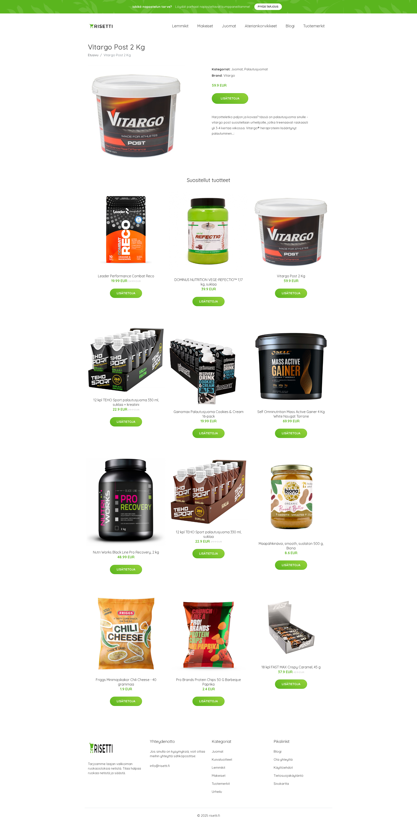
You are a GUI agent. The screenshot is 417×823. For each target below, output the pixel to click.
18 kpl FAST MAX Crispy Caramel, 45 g (291, 667)
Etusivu (93, 55)
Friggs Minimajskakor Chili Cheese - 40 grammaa (126, 682)
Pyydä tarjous (268, 6)
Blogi (290, 25)
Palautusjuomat (256, 69)
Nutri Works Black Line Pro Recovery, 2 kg (126, 552)
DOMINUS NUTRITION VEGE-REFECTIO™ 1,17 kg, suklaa (208, 282)
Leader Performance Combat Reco (126, 276)
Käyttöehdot (283, 767)
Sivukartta (281, 784)
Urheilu (217, 792)
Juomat (229, 25)
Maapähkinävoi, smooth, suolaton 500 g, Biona (291, 545)
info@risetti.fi (160, 766)
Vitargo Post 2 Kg (291, 276)
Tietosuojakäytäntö (288, 775)
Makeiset (205, 25)
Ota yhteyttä (283, 759)
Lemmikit (180, 25)
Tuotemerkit (314, 25)
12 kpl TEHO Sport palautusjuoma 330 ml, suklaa (208, 534)
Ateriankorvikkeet (261, 25)
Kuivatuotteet (222, 759)
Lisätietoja (230, 98)
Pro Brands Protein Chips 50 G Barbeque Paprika (208, 682)
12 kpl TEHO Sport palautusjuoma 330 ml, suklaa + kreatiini (126, 402)
